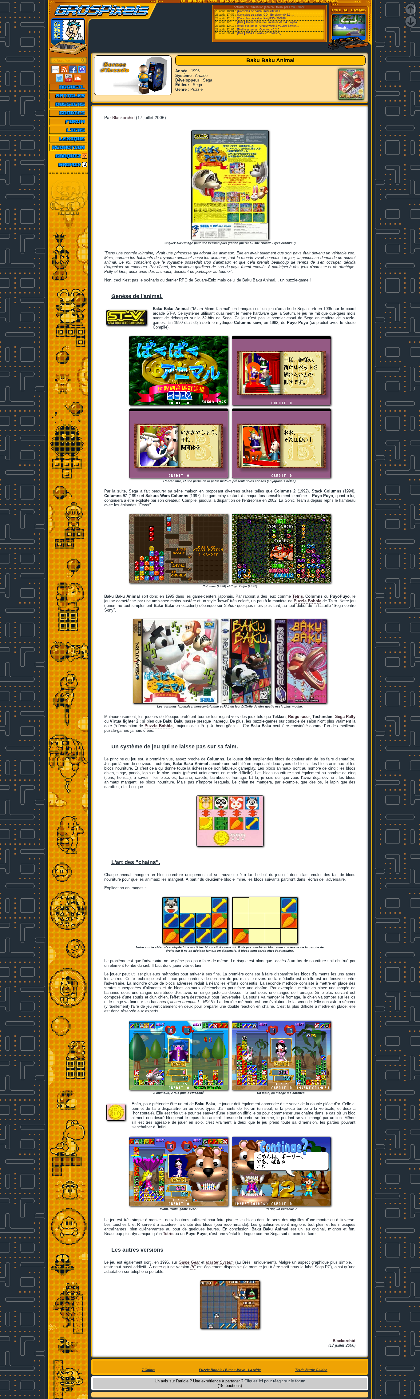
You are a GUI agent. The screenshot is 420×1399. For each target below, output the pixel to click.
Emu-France (297, 7)
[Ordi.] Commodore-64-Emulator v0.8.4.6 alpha (267, 22)
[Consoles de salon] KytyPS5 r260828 (261, 18)
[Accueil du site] (68, 87)
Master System (220, 1262)
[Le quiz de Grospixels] (68, 156)
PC (193, 1267)
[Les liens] (68, 130)
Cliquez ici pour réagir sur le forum (274, 1381)
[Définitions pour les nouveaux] (68, 138)
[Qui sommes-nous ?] (68, 147)
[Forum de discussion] (68, 121)
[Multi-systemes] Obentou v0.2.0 (258, 29)
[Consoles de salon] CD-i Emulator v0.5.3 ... (265, 14)
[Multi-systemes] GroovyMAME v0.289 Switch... (268, 25)
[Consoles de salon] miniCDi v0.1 (258, 11)
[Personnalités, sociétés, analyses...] (68, 104)
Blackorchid (123, 117)
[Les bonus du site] (68, 113)
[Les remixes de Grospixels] (68, 164)
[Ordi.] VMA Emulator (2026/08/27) (259, 33)
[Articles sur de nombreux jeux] (68, 95)
